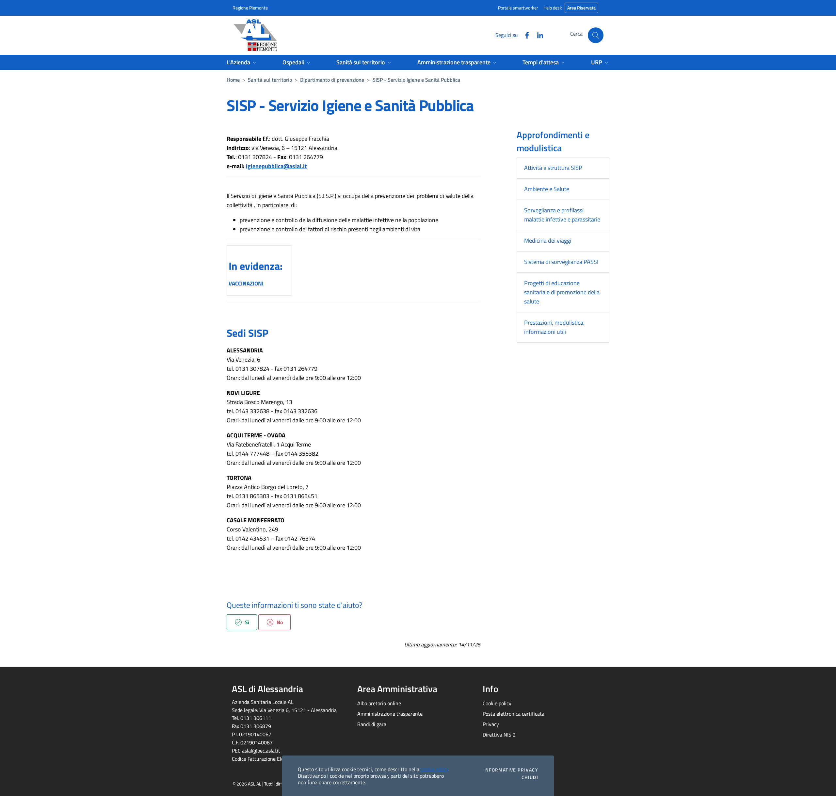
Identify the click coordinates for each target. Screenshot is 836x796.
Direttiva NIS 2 (499, 735)
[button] (595, 35)
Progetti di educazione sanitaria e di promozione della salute (562, 292)
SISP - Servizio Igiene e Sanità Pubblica (416, 80)
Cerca (576, 34)
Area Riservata (581, 7)
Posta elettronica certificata (513, 714)
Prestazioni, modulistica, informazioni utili (554, 327)
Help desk (552, 7)
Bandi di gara (371, 724)
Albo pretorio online (379, 703)
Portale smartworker (518, 7)
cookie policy (434, 769)
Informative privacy (510, 770)
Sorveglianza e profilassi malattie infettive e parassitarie (562, 215)
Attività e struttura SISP (553, 167)
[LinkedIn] (537, 35)
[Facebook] (524, 35)
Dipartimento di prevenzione (332, 80)
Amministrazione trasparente (390, 714)
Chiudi (530, 777)
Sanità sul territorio (270, 80)
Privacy (491, 724)
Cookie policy (497, 703)
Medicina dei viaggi (547, 240)
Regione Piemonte (250, 7)
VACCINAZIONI (246, 283)
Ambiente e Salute (546, 189)
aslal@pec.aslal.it (261, 751)
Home (233, 80)
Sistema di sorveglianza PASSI (561, 261)
